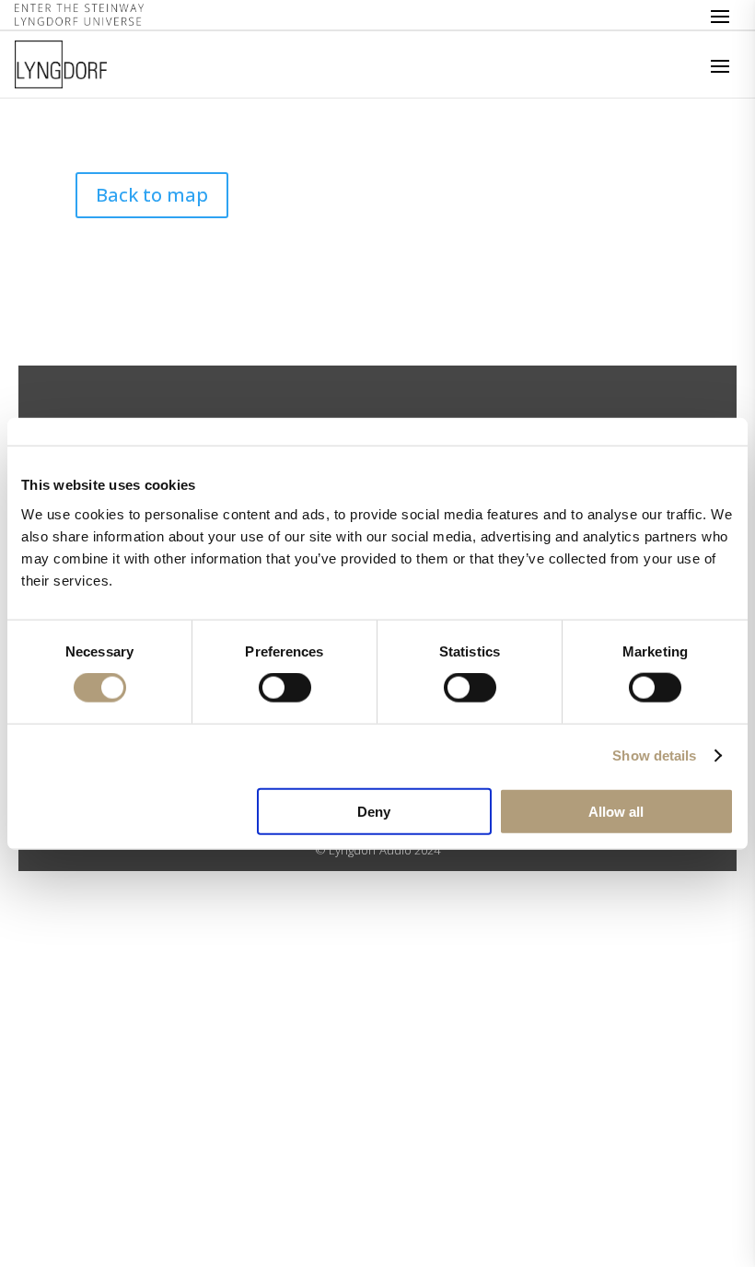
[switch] (285, 688)
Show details (654, 755)
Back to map (152, 194)
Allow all (616, 811)
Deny (373, 811)
